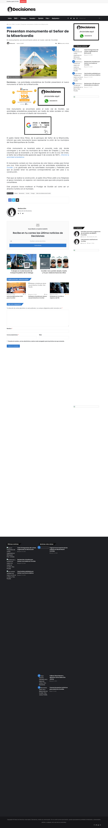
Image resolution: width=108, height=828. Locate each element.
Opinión (40, 18)
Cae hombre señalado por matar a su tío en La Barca (92, 74)
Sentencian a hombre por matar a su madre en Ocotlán (92, 63)
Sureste (32, 18)
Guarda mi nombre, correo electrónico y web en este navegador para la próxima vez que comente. (36, 341)
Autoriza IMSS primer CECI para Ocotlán (15, 297)
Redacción (12, 43)
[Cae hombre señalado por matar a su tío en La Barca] (78, 77)
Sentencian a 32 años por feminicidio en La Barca (92, 84)
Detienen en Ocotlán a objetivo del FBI (57, 297)
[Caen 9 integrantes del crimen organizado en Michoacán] (78, 54)
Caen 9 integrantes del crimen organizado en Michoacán (91, 51)
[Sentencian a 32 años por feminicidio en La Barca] (78, 87)
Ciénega (23, 18)
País (47, 18)
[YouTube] (73, 18)
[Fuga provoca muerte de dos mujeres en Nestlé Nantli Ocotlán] (43, 610)
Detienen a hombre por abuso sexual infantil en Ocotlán (37, 297)
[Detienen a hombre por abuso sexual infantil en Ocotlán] (37, 287)
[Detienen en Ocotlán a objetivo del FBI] (59, 287)
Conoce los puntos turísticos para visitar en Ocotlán (59, 688)
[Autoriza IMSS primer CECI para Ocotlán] (16, 287)
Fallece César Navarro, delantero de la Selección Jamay (57, 677)
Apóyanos (55, 18)
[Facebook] (68, 18)
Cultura (15, 193)
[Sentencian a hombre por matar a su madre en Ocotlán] (78, 66)
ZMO (15, 18)
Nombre (9, 328)
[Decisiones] (22, 9)
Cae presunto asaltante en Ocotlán (89, 240)
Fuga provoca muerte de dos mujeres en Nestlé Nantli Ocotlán (59, 549)
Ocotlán (18, 24)
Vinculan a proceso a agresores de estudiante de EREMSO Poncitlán (90, 233)
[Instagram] (76, 18)
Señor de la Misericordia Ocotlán (43, 193)
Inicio (10, 18)
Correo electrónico (13, 335)
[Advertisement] (70, 8)
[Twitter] (71, 18)
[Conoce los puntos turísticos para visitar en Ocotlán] (43, 750)
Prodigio (33, 193)
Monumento (21, 193)
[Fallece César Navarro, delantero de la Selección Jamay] (43, 680)
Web (40, 335)
